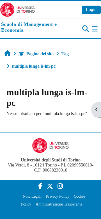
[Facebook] (40, 186)
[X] (50, 186)
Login (91, 9)
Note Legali (32, 196)
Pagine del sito (40, 53)
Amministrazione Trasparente (59, 204)
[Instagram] (60, 186)
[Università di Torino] (17, 9)
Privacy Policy (57, 196)
